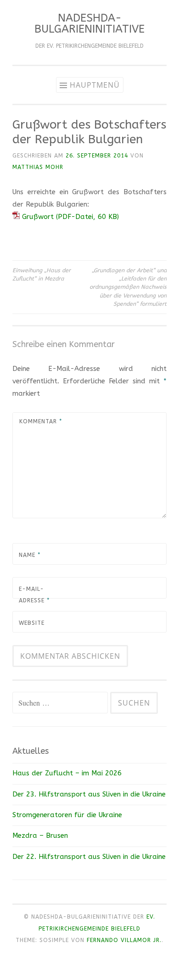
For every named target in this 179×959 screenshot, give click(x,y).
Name (29, 555)
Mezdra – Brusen (40, 835)
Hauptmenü (95, 85)
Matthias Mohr (37, 167)
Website (32, 623)
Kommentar (40, 421)
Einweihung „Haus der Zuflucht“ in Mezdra (41, 274)
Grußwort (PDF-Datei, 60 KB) (69, 217)
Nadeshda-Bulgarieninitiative (89, 23)
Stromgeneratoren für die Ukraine (67, 815)
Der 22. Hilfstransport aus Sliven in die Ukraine (89, 856)
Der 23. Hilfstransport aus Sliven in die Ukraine (89, 794)
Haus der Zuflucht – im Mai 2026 (67, 773)
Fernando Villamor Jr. (124, 940)
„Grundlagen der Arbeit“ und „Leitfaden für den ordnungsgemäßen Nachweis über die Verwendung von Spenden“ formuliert (128, 287)
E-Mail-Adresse (34, 595)
